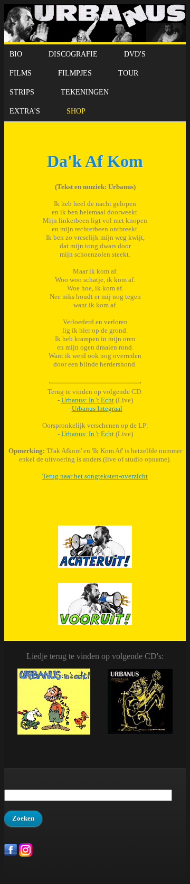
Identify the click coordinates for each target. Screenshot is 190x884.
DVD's (135, 54)
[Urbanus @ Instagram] (25, 854)
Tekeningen (85, 92)
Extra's (25, 111)
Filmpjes (75, 73)
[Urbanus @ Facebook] (10, 854)
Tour (128, 73)
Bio (16, 54)
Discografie (73, 54)
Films (21, 73)
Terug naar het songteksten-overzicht (95, 476)
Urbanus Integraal (97, 408)
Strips (22, 92)
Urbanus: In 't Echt (87, 400)
